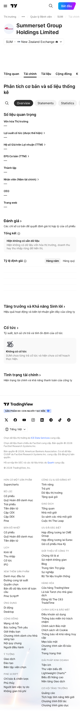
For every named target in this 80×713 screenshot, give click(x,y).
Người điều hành (14, 647)
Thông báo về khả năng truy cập (58, 636)
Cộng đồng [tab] (64, 74)
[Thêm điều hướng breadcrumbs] (23, 16)
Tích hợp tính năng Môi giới (57, 697)
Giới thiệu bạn (12, 631)
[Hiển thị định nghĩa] (18, 233)
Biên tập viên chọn (15, 667)
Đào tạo (8, 663)
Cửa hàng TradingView (55, 587)
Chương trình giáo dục (55, 705)
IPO (6, 564)
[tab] (23, 103)
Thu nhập (9, 556)
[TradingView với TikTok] (60, 420)
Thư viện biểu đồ (51, 669)
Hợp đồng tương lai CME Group (56, 534)
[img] (56, 41)
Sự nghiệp (47, 572)
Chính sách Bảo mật (53, 625)
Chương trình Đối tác (54, 701)
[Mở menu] (5, 6)
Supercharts (11, 484)
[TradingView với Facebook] (15, 420)
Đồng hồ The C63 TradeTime (52, 601)
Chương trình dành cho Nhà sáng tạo (20, 637)
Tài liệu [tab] (46, 74)
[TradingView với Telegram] (51, 420)
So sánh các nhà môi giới (56, 516)
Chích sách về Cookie (54, 630)
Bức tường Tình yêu (16, 627)
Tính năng (47, 484)
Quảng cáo (48, 692)
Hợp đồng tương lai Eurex (57, 539)
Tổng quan (48, 508)
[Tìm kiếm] (51, 6)
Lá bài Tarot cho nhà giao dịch (56, 593)
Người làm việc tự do (16, 686)
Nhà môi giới (49, 512)
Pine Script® (11, 596)
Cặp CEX (9, 512)
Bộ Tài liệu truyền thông (55, 576)
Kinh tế (8, 552)
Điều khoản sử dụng (53, 614)
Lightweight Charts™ (53, 673)
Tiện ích (46, 664)
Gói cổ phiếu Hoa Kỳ (53, 544)
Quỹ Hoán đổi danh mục (18, 500)
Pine (6, 520)
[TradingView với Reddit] (68, 420)
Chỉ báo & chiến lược (16, 678)
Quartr (50, 462)
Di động (8, 607)
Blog (44, 563)
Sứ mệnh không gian (54, 559)
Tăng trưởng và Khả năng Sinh (33, 306)
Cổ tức (8, 560)
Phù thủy (9, 682)
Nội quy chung (13, 643)
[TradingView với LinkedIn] (42, 420)
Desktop (9, 611)
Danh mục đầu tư (14, 576)
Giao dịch (9, 658)
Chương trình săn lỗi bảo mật (56, 647)
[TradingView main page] (18, 404)
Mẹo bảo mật (49, 641)
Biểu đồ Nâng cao (52, 677)
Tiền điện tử (11, 508)
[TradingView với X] (6, 420)
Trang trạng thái (51, 653)
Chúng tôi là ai (50, 555)
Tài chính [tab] (30, 74)
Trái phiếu (10, 504)
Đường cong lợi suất (16, 580)
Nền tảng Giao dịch (53, 681)
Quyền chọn (11, 584)
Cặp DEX (9, 516)
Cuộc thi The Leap (52, 520)
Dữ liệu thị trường (52, 492)
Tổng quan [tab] (11, 74)
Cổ (10, 327)
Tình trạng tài (21, 375)
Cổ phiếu (9, 496)
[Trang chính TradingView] (14, 6)
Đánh (11, 221)
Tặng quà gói (49, 496)
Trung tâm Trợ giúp (53, 567)
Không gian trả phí (15, 691)
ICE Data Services (40, 437)
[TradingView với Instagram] (33, 420)
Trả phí (45, 488)
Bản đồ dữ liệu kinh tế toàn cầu (20, 590)
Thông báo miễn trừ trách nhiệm (57, 620)
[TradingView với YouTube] (24, 420)
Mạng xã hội (11, 623)
